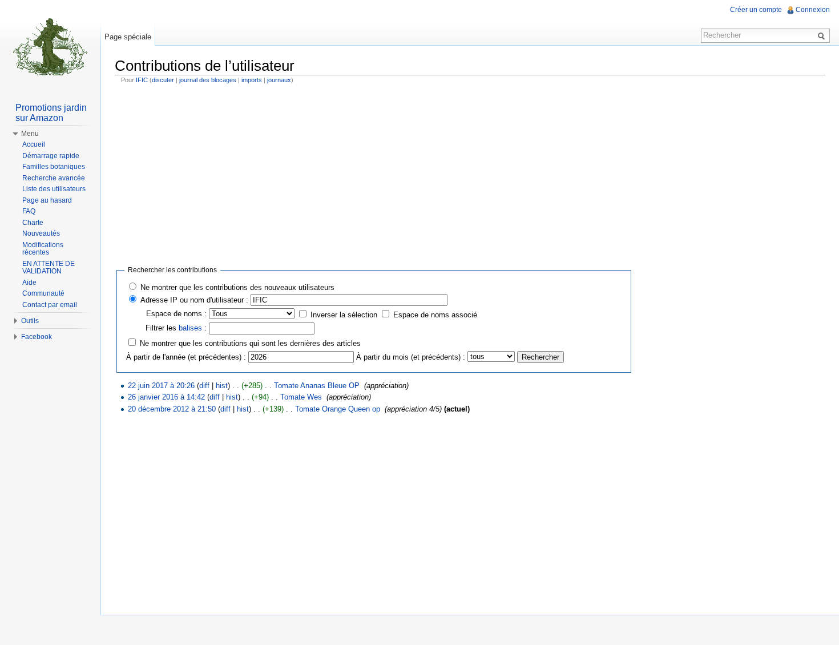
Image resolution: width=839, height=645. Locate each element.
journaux (279, 79)
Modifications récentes (42, 249)
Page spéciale (127, 37)
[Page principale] (50, 45)
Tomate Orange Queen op (337, 409)
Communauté (43, 293)
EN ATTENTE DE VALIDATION (48, 268)
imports (251, 79)
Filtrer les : (176, 328)
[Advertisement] (470, 172)
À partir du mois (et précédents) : (410, 357)
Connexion (813, 10)
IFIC (142, 79)
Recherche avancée (53, 178)
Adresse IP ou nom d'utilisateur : (194, 300)
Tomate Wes (301, 397)
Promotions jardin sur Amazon (51, 113)
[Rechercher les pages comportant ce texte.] (823, 35)
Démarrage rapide (50, 156)
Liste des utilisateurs (54, 189)
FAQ (28, 211)
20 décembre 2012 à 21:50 (172, 409)
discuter (163, 79)
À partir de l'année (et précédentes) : (186, 357)
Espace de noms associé (435, 315)
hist (222, 385)
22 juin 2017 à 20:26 (161, 385)
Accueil (33, 144)
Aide (29, 283)
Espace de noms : (176, 313)
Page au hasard (47, 200)
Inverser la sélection (343, 315)
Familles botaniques (53, 167)
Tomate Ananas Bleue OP (317, 385)
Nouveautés (41, 233)
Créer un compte (756, 10)
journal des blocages (207, 79)
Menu (30, 134)
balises (190, 328)
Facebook (36, 337)
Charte (32, 223)
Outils (30, 321)
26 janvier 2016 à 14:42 (166, 397)
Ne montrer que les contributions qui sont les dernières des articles (250, 343)
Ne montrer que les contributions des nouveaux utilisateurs (237, 287)
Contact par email (49, 305)
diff (204, 385)
